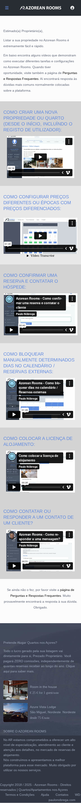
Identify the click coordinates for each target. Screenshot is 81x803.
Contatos (62, 794)
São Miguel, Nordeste (45, 712)
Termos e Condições (19, 794)
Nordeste (69, 712)
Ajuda (45, 794)
